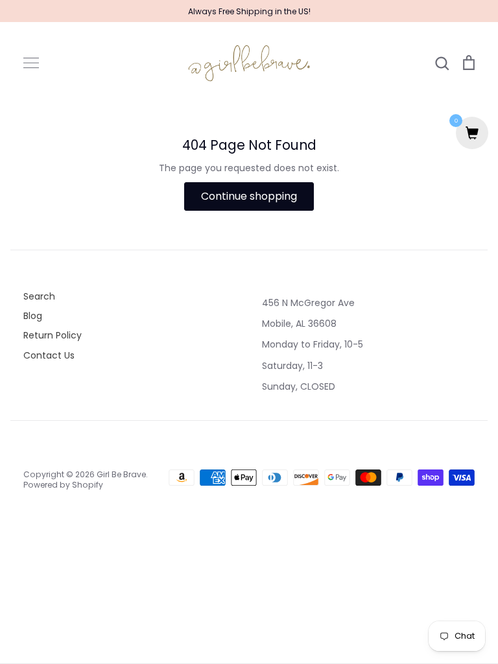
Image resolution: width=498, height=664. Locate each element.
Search (39, 296)
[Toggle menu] (31, 63)
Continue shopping (249, 196)
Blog (32, 315)
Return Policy (52, 335)
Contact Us (49, 355)
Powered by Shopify (63, 484)
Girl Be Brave (121, 474)
